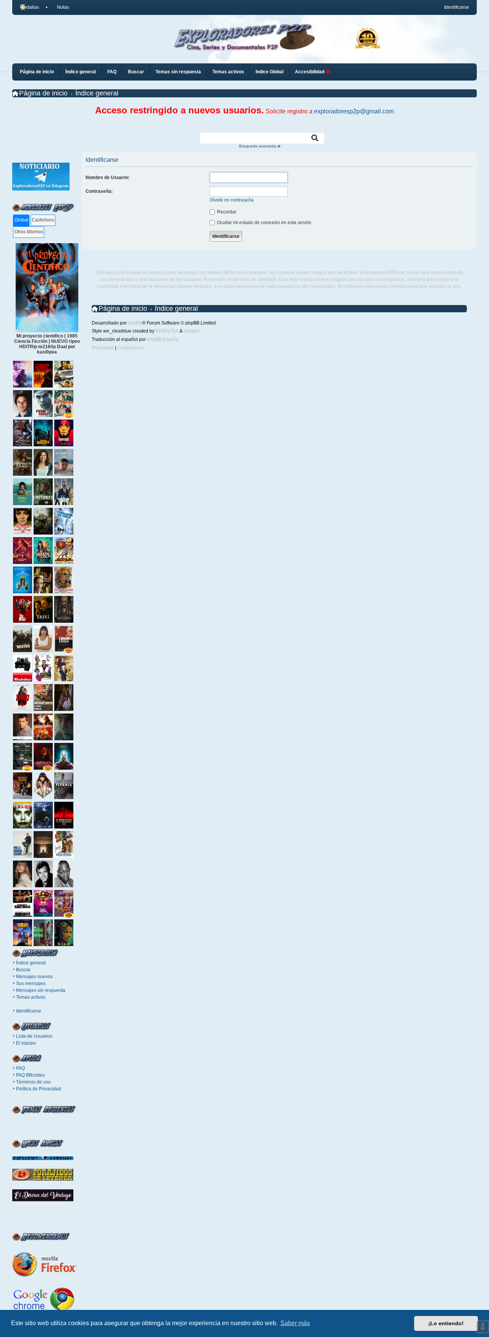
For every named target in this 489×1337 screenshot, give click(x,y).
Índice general (31, 963)
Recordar (226, 212)
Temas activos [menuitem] (228, 71)
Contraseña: (99, 191)
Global (21, 220)
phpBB (135, 323)
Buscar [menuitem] (136, 71)
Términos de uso (33, 1082)
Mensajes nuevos (34, 976)
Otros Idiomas (29, 231)
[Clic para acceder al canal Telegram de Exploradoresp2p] (41, 189)
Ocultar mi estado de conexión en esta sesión (263, 222)
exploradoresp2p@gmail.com (354, 111)
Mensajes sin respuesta (40, 990)
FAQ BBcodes (30, 1075)
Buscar (23, 969)
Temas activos (30, 997)
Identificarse (28, 1011)
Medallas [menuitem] (29, 7)
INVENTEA (166, 331)
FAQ (20, 1068)
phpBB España (162, 339)
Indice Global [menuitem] (269, 71)
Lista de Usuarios (34, 1036)
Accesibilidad (310, 71)
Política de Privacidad (38, 1089)
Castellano (43, 220)
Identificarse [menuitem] (456, 7)
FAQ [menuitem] (112, 71)
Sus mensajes (30, 983)
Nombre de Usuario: (108, 177)
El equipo (26, 1043)
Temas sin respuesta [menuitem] (178, 71)
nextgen (192, 331)
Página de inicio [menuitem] (37, 71)
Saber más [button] (295, 1323)
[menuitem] (59, 7)
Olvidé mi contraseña (232, 200)
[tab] (21, 220)
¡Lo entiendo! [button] (446, 1323)
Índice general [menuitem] (80, 71)
